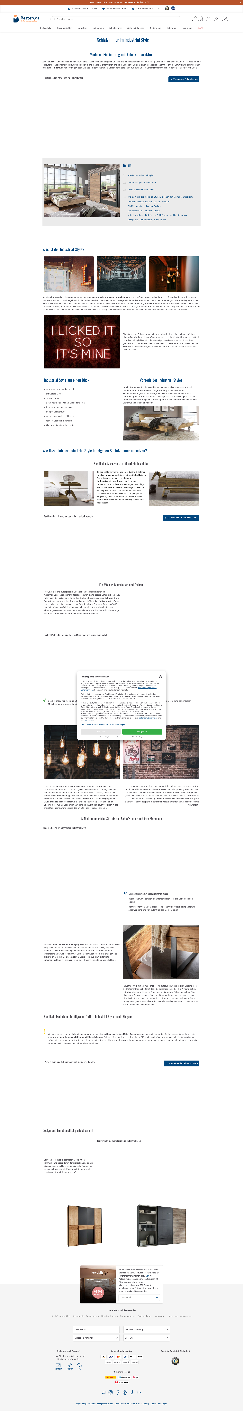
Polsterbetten (92, 1316)
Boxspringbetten (64, 28)
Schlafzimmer (115, 28)
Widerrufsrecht (107, 1404)
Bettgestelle (45, 28)
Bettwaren (172, 28)
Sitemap (146, 1404)
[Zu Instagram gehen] (110, 1393)
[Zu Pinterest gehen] (125, 1393)
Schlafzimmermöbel (61, 1316)
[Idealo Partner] (173, 8)
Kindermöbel (155, 28)
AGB (88, 1404)
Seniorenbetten (145, 1316)
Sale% (200, 28)
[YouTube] (140, 1393)
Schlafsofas (186, 1316)
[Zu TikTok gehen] (132, 1393)
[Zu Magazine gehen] (103, 1393)
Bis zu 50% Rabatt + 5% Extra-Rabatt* (118, 2)
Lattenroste (98, 28)
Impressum (80, 1404)
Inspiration (187, 28)
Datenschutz (96, 1404)
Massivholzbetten (109, 1316)
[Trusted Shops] (167, 8)
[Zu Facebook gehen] (118, 1393)
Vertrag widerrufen (122, 1404)
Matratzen (82, 28)
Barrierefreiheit (135, 1404)
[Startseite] (27, 19)
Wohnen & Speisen (135, 28)
